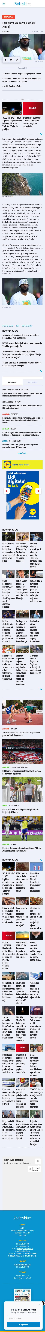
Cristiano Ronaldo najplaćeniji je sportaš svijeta (22, 73)
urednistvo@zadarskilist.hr (22, 1264)
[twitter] (11, 60)
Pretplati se (23, 1324)
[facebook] (5, 60)
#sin (17, 326)
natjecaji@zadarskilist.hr (22, 1251)
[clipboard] (17, 60)
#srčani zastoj (27, 326)
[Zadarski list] (22, 3)
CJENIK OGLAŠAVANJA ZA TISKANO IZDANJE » (22, 1256)
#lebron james (7, 326)
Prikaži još (22, 453)
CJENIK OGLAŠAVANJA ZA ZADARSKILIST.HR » (22, 1253)
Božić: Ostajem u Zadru (12, 86)
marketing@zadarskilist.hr (25, 1249)
